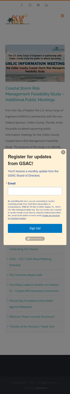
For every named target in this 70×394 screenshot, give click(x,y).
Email (11, 183)
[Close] (63, 152)
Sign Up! (35, 228)
